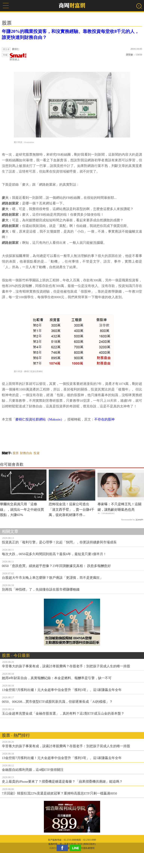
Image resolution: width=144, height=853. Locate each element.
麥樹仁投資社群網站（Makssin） (39, 419)
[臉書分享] (63, 848)
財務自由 (26, 453)
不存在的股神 (104, 419)
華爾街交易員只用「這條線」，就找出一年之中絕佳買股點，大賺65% (22, 509)
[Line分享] (76, 848)
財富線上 (15, 59)
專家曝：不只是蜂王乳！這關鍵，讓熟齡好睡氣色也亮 (119, 506)
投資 (37, 453)
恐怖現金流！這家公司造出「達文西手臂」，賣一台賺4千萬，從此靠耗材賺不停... (71, 509)
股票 (16, 453)
